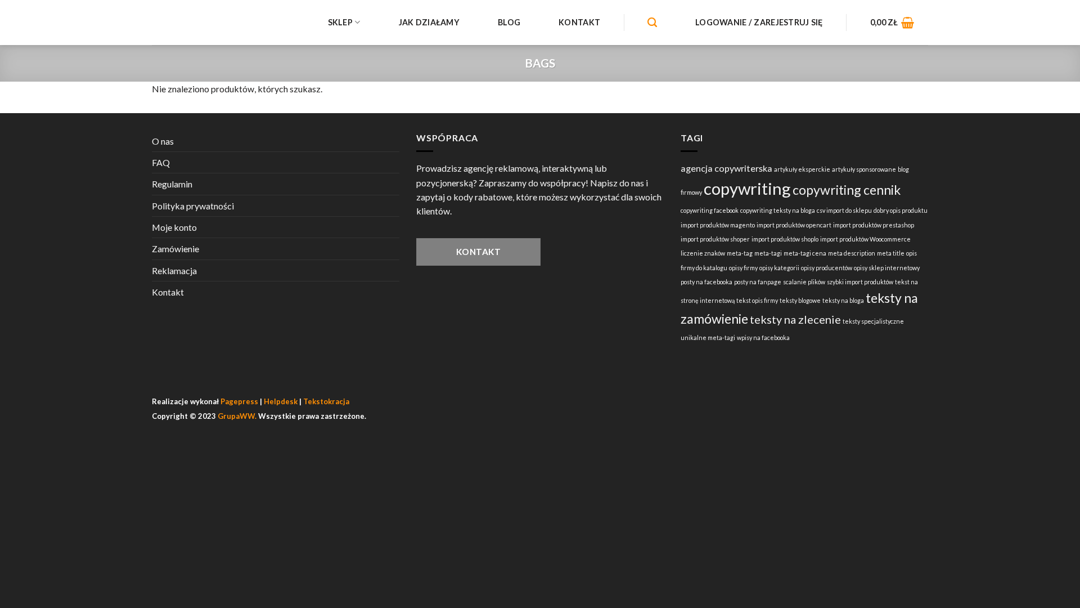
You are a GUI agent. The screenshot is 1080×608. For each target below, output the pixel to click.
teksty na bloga (843, 300)
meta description (851, 253)
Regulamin (172, 183)
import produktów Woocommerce (865, 239)
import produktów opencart (794, 225)
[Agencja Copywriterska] (219, 22)
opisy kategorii (779, 267)
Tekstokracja (326, 401)
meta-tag (740, 253)
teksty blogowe (800, 300)
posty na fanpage (757, 281)
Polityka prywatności (193, 205)
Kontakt (579, 22)
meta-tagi (768, 253)
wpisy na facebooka (763, 337)
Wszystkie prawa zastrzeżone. (292, 416)
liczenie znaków (703, 253)
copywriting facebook (710, 210)
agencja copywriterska (726, 168)
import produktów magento (718, 225)
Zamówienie (175, 248)
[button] (892, 22)
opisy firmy (743, 267)
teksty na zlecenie (795, 319)
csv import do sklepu (844, 210)
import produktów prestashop (873, 225)
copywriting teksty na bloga (777, 210)
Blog (509, 22)
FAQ (161, 162)
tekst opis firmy (757, 300)
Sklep (340, 22)
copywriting (747, 188)
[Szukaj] (652, 22)
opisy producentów (826, 267)
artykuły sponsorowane (864, 169)
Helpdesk (281, 401)
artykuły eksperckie (802, 169)
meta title (890, 253)
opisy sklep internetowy (887, 267)
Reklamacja (174, 270)
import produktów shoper (715, 239)
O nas (163, 141)
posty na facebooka (706, 281)
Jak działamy (429, 22)
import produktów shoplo (785, 239)
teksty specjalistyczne (873, 321)
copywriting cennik (847, 190)
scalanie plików (804, 281)
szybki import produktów (860, 281)
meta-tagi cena (805, 253)
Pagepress (239, 401)
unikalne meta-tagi (708, 337)
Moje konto (174, 227)
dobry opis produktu (901, 210)
